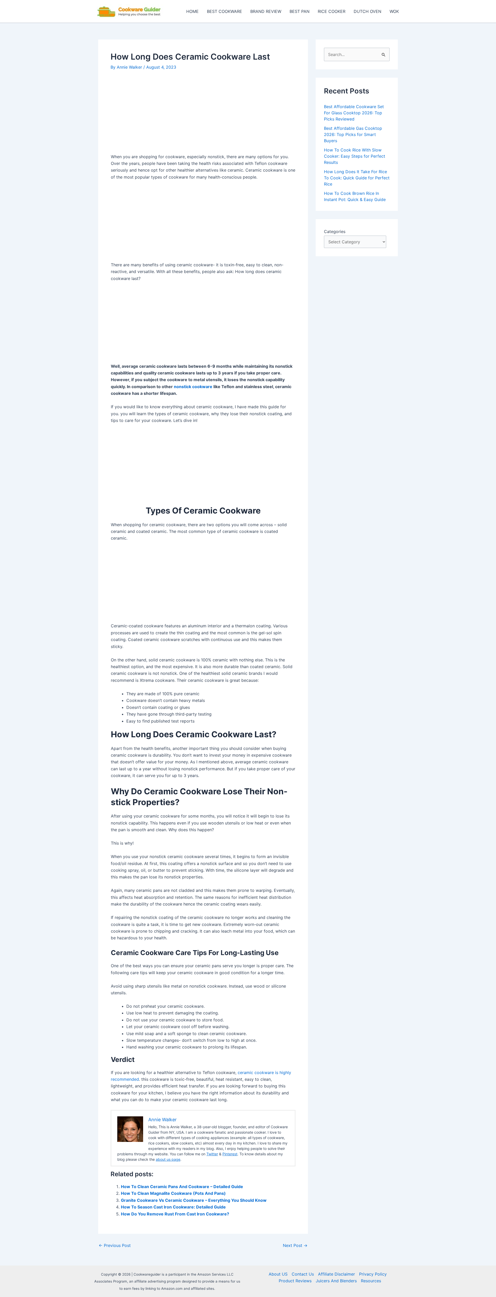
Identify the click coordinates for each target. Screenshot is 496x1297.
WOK (394, 11)
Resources (371, 1280)
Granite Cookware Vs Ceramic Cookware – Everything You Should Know (194, 1200)
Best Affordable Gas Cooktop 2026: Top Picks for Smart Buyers (353, 134)
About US (278, 1274)
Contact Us (303, 1274)
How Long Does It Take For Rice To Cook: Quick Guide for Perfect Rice (357, 178)
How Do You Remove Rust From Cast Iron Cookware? (175, 1213)
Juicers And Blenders (336, 1280)
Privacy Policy (373, 1274)
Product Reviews (295, 1280)
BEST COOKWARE (224, 11)
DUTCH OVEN (367, 11)
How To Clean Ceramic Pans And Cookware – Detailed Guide (182, 1186)
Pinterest (229, 1154)
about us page (168, 1159)
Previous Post (115, 1245)
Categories (334, 231)
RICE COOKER (331, 11)
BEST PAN (299, 11)
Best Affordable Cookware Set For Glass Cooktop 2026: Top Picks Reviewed (354, 113)
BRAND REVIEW (265, 11)
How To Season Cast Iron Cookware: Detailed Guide (173, 1207)
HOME (192, 11)
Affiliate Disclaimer (336, 1274)
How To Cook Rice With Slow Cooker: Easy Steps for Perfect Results (354, 156)
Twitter (212, 1154)
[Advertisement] (203, 115)
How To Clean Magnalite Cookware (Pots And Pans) (173, 1193)
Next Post (295, 1245)
